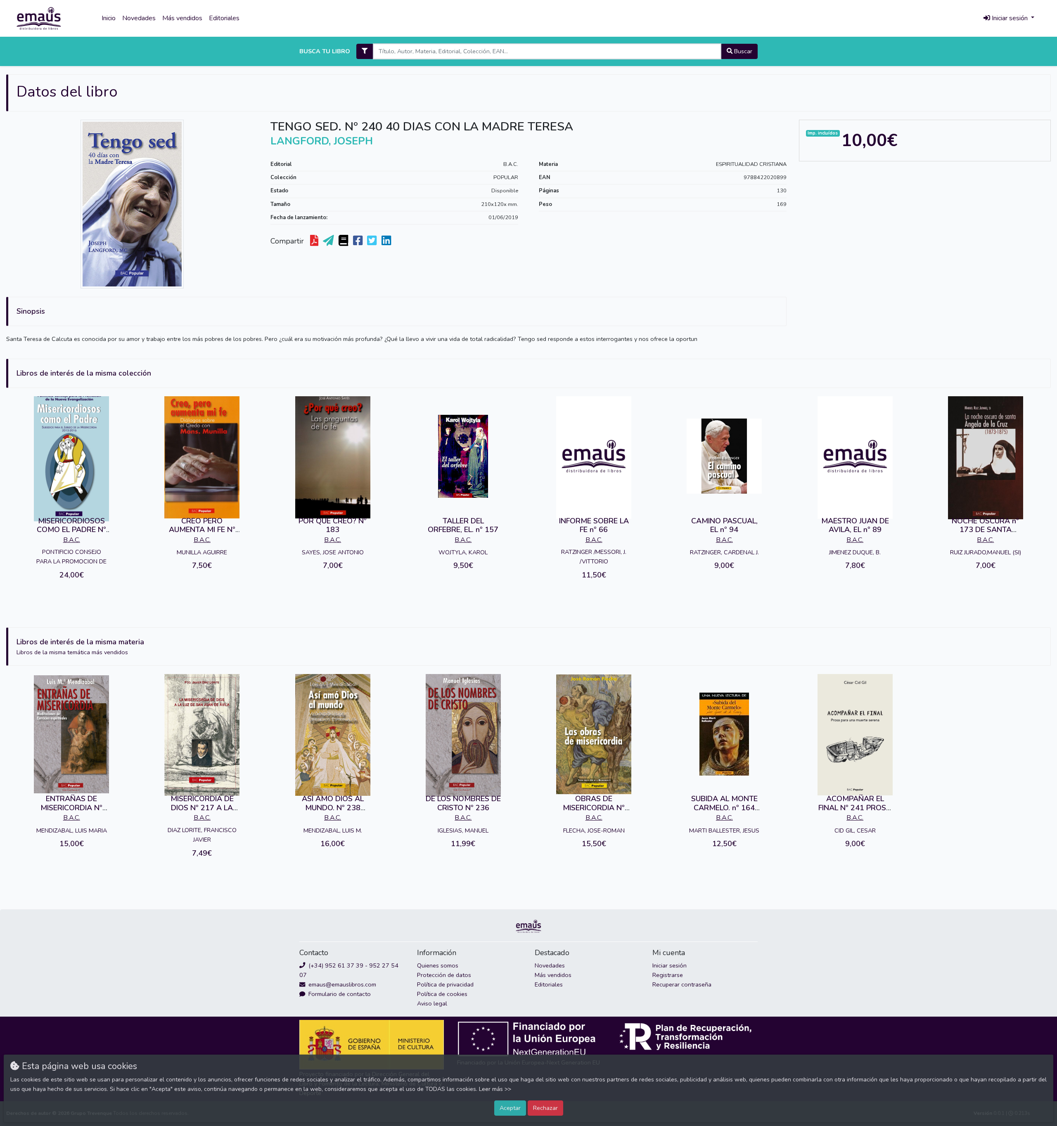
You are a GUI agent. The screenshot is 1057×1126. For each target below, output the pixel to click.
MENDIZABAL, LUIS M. (332, 830)
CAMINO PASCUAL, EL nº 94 (724, 525)
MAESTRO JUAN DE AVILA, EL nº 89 (855, 525)
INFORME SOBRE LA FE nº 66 (594, 525)
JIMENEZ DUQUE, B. (855, 552)
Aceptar (510, 1108)
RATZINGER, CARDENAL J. (724, 552)
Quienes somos (437, 965)
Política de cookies (442, 994)
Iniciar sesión (669, 965)
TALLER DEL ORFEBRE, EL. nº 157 (463, 525)
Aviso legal (432, 1003)
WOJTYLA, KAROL (463, 552)
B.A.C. (510, 164)
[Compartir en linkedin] (387, 241)
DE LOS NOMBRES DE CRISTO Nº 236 (463, 803)
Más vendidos (182, 18)
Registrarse (667, 975)
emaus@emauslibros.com (341, 984)
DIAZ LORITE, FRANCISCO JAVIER (202, 835)
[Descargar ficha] (315, 241)
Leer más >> (495, 1089)
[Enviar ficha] (329, 241)
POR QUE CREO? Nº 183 (333, 525)
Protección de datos (444, 975)
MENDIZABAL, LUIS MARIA (71, 830)
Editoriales (224, 18)
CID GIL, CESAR (855, 830)
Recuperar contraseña (681, 984)
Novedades (139, 18)
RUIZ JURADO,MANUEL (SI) (985, 552)
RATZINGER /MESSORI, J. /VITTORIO (593, 556)
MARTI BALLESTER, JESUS (724, 830)
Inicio (109, 18)
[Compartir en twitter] (372, 241)
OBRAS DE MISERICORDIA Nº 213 (594, 807)
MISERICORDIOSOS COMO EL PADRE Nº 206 (71, 530)
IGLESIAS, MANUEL (463, 830)
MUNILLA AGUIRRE (202, 552)
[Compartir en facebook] (358, 241)
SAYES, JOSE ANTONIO (333, 552)
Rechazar (545, 1108)
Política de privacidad (445, 984)
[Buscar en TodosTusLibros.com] (344, 241)
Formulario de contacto (339, 994)
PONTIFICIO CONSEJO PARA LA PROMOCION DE (71, 556)
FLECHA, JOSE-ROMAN (594, 830)
